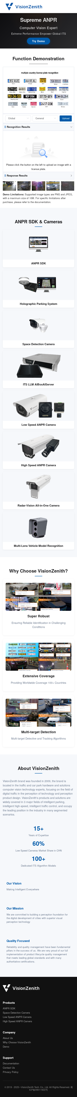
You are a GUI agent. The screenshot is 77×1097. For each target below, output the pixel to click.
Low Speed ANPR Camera (17, 1017)
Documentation (11, 1063)
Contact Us (9, 1067)
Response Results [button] (17, 175)
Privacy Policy (11, 1072)
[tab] (38, 127)
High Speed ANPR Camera (17, 1021)
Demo (6, 1046)
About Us (8, 1038)
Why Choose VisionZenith (17, 1042)
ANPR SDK (9, 1008)
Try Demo (38, 41)
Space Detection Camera (16, 1012)
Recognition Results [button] (18, 127)
